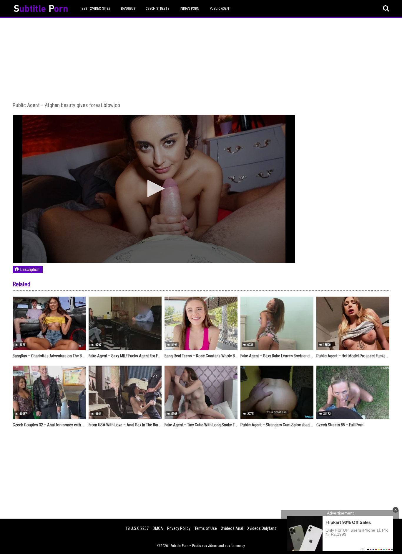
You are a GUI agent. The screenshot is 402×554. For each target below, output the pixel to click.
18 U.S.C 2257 (137, 528)
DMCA (158, 528)
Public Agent (220, 8)
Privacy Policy (178, 528)
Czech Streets (157, 8)
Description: (30, 269)
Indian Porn (189, 8)
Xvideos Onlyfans (261, 528)
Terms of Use (206, 528)
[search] (386, 8)
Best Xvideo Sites (96, 8)
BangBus (128, 8)
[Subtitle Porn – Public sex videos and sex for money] (41, 9)
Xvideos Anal (232, 528)
